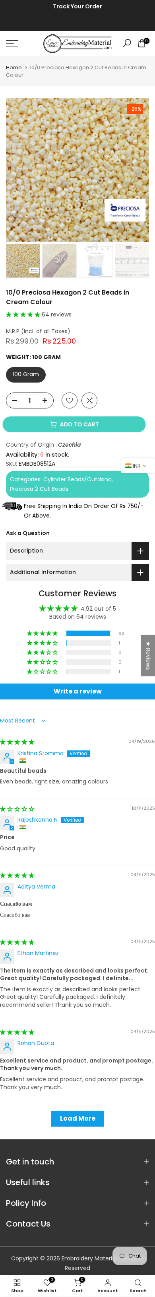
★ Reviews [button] (148, 655)
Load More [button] (77, 1118)
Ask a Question (28, 533)
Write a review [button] (78, 691)
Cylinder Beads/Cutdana (77, 479)
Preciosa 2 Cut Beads (39, 489)
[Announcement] (77, 7)
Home (14, 67)
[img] (17, 742)
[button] (24, 314)
